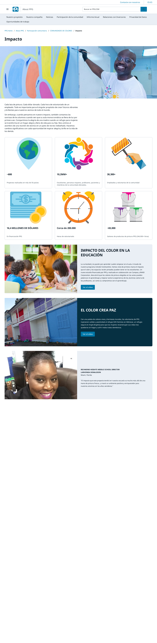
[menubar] (78, 19)
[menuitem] (14, 17)
